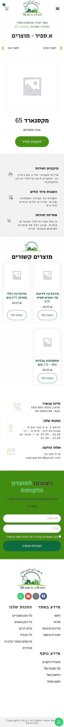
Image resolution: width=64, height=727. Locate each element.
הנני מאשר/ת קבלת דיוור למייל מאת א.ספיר (32, 536)
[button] (57, 8)
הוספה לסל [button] (47, 315)
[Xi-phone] (36, 596)
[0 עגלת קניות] (6, 8)
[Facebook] (43, 596)
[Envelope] (28, 596)
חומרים (35, 26)
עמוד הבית (42, 22)
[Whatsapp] (20, 596)
